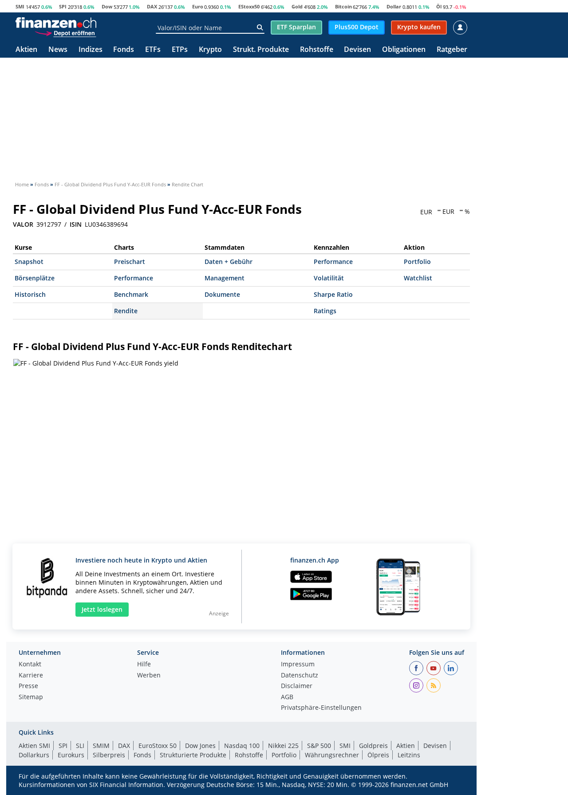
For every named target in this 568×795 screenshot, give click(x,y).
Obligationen (404, 50)
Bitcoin (343, 6)
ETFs (153, 50)
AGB (287, 697)
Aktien (26, 50)
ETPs (180, 50)
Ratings (325, 311)
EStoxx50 (249, 6)
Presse (28, 686)
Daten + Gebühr (228, 261)
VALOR (23, 224)
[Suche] (259, 27)
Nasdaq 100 (242, 745)
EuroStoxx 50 (157, 745)
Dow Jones (200, 745)
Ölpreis (378, 755)
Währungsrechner (332, 755)
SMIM (101, 745)
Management (225, 278)
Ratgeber (452, 50)
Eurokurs (71, 755)
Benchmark (131, 294)
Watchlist (418, 278)
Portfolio (417, 261)
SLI (80, 745)
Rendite (126, 311)
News (57, 50)
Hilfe (144, 664)
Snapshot (29, 261)
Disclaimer (296, 686)
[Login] (460, 27)
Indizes (91, 50)
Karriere (31, 675)
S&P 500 (319, 745)
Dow (107, 6)
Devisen (357, 50)
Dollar (394, 6)
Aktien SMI (34, 745)
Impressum (298, 664)
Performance (333, 261)
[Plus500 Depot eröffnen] (65, 33)
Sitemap (31, 697)
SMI (20, 6)
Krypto (210, 50)
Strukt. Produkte (261, 50)
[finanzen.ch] (56, 22)
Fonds (123, 50)
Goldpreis (373, 745)
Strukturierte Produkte (193, 755)
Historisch (30, 294)
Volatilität (329, 278)
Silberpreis (109, 755)
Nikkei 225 (283, 745)
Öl (439, 6)
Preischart (129, 261)
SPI (63, 6)
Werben (149, 675)
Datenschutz (299, 675)
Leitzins (409, 755)
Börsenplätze (35, 278)
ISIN (76, 224)
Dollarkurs (34, 755)
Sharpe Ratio (333, 294)
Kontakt (30, 664)
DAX (152, 6)
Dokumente (222, 294)
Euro (197, 6)
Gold (297, 6)
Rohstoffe (316, 50)
